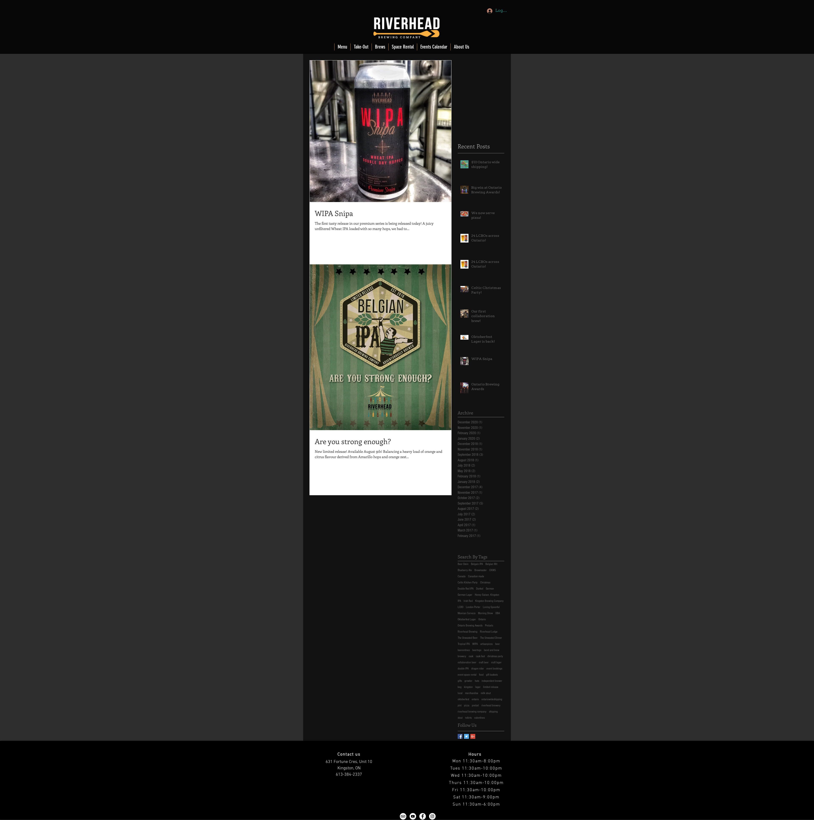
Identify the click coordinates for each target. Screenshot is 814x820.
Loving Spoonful (491, 607)
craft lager (496, 662)
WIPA (475, 644)
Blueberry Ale (465, 570)
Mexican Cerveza (466, 613)
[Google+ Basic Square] (472, 736)
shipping (493, 711)
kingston (468, 687)
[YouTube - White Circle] (413, 816)
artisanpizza (486, 644)
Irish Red (468, 601)
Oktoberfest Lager (467, 619)
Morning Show (485, 613)
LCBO (460, 607)
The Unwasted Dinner (491, 638)
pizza (466, 705)
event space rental (467, 674)
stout (460, 718)
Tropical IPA (464, 644)
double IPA (463, 668)
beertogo (476, 650)
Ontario (482, 619)
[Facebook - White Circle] (422, 816)
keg (459, 687)
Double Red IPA (466, 588)
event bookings (494, 668)
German (490, 588)
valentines (479, 718)
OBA (497, 613)
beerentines (464, 650)
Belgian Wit (491, 564)
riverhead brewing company (472, 711)
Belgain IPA (477, 564)
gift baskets (492, 674)
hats (477, 681)
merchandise (471, 693)
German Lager (465, 595)
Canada (462, 576)
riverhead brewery (490, 705)
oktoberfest (463, 699)
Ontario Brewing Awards (470, 625)
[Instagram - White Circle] (432, 816)
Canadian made (476, 576)
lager (478, 687)
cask (471, 656)
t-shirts (468, 718)
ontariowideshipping (491, 699)
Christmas (485, 582)
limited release (490, 687)
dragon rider (477, 668)
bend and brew (491, 650)
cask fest (480, 656)
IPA (459, 601)
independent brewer (492, 681)
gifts (460, 681)
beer (497, 644)
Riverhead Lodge (489, 631)
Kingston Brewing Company (489, 601)
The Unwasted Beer (468, 638)
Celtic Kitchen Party (468, 582)
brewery (462, 656)
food (481, 674)
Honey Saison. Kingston (487, 595)
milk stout (486, 693)
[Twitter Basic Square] (466, 736)
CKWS (492, 570)
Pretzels (489, 625)
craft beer (484, 662)
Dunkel (479, 588)
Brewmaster (480, 570)
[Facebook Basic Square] (460, 736)
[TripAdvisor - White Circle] (403, 816)
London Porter (473, 607)
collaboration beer (467, 662)
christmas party (495, 656)
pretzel (475, 705)
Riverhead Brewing (467, 631)
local (460, 693)
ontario (475, 699)
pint (459, 705)
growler (468, 681)
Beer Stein (463, 564)
